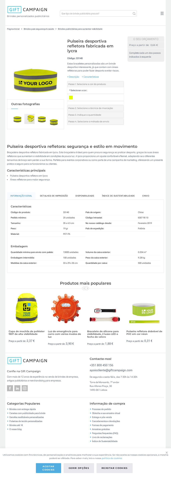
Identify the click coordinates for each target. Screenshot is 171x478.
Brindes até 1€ (16, 425)
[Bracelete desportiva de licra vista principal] (35, 68)
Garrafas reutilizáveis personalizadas (26, 417)
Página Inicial (13, 29)
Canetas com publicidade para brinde (27, 413)
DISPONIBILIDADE (84, 196)
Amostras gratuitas (101, 429)
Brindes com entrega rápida (22, 409)
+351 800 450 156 (101, 365)
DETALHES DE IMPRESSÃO (54, 196)
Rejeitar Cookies (115, 468)
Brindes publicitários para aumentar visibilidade (80, 29)
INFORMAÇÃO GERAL (21, 196)
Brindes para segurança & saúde (39, 29)
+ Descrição (73, 76)
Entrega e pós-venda (102, 417)
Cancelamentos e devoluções (106, 421)
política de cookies (112, 458)
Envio (145, 196)
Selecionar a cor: (78, 90)
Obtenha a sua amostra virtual (106, 413)
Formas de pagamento (103, 425)
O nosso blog (15, 429)
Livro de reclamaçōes (102, 437)
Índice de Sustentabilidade (105, 441)
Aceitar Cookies (48, 468)
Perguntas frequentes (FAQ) (105, 433)
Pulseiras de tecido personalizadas (25, 421)
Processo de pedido (101, 409)
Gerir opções (79, 468)
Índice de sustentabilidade (118, 196)
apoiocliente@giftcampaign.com (111, 370)
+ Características (90, 76)
